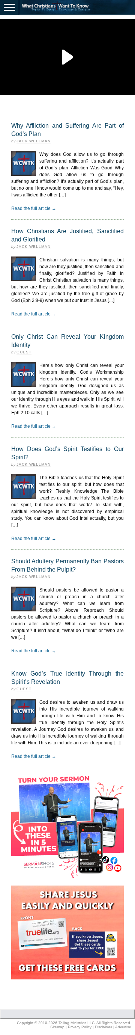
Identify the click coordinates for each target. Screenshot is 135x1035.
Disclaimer (103, 1027)
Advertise (123, 1027)
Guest (24, 352)
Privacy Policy (80, 1027)
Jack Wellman (33, 141)
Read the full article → (33, 208)
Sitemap (57, 1027)
